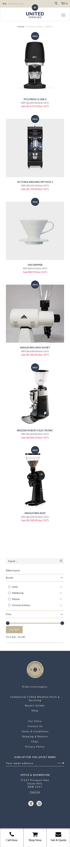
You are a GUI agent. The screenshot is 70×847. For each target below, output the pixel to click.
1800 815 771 (16, 4)
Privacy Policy (35, 746)
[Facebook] (31, 803)
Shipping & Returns (35, 736)
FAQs (35, 741)
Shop (35, 710)
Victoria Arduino (21, 605)
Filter (14, 629)
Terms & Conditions (35, 731)
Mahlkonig (18, 592)
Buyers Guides (35, 705)
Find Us (35, 792)
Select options (35, 87)
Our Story (35, 721)
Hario (15, 586)
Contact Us (35, 726)
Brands (9, 577)
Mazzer (16, 599)
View (31, 63)
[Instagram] (39, 803)
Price (8, 614)
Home (21, 26)
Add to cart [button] (35, 253)
